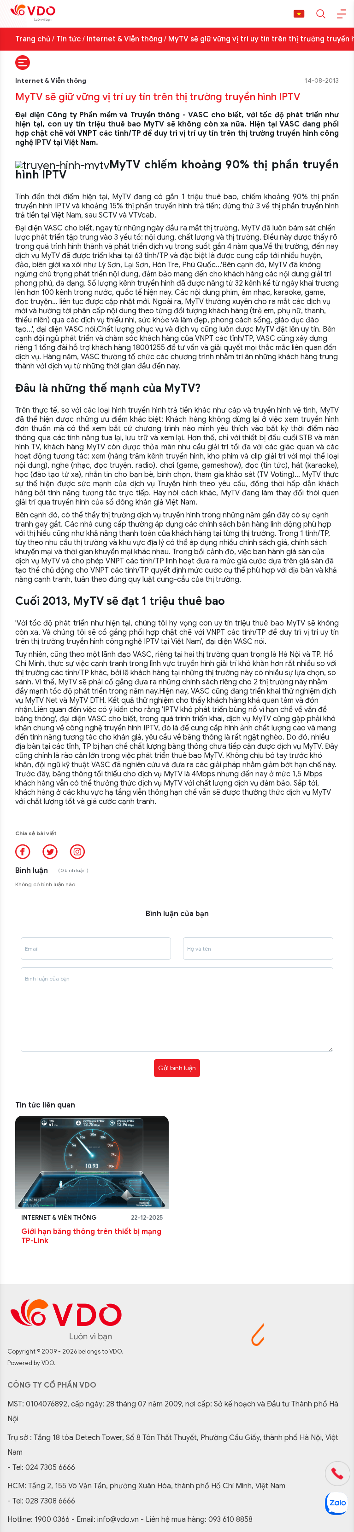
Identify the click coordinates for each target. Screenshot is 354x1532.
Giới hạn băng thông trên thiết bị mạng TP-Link (91, 1236)
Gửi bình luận (177, 1068)
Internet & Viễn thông (124, 39)
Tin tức (68, 39)
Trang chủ (32, 39)
